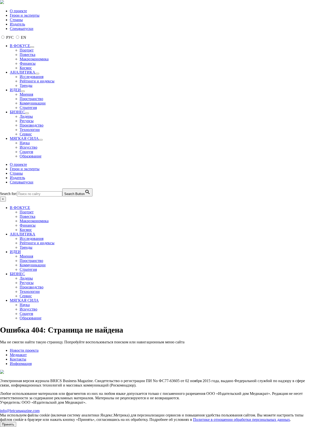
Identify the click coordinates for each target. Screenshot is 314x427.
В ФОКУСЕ (20, 46)
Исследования (31, 77)
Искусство (28, 147)
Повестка (27, 54)
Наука (25, 143)
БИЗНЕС (17, 112)
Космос (26, 68)
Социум (26, 152)
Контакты (18, 359)
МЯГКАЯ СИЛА (24, 138)
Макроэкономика (34, 59)
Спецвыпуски (21, 28)
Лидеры (26, 116)
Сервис (26, 134)
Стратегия (28, 107)
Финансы (28, 63)
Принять (8, 424)
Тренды (26, 85)
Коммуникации (33, 103)
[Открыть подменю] (32, 47)
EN (23, 37)
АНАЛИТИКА (22, 72)
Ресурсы (27, 121)
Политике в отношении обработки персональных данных (241, 419)
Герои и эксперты (24, 15)
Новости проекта (24, 350)
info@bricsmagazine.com (19, 411)
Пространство (31, 99)
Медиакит (18, 355)
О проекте (18, 11)
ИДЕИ (15, 90)
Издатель (17, 24)
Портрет (27, 50)
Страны (16, 20)
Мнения (26, 94)
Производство (31, 125)
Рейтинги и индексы (37, 81)
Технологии (30, 130)
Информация (21, 364)
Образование (30, 156)
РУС (10, 37)
